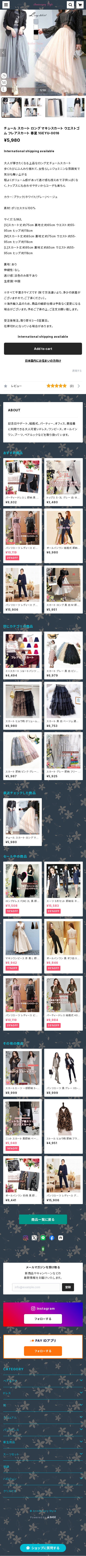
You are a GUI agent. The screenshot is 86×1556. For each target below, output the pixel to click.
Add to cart (43, 349)
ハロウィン (10, 1479)
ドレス (7, 1393)
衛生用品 (9, 1442)
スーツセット (11, 1454)
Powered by (38, 1517)
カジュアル (10, 1417)
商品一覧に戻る (43, 1220)
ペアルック (10, 1381)
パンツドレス (11, 1430)
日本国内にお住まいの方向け (43, 360)
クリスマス (9, 1491)
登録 (68, 1287)
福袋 (6, 1466)
